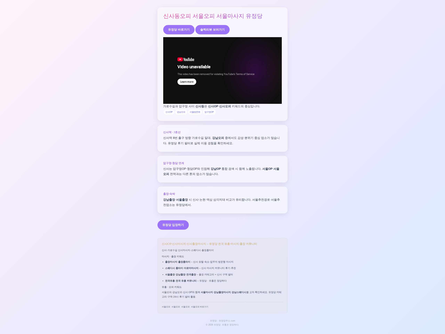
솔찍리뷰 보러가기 (212, 29)
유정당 (213, 320)
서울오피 (166, 307)
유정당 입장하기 (173, 225)
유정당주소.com (227, 320)
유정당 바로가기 (179, 29)
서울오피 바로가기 (199, 307)
